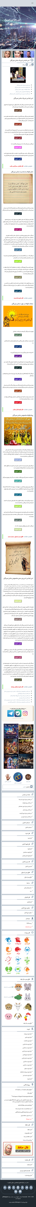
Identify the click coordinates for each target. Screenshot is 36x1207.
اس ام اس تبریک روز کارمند (25, 813)
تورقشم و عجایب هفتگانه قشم (25, 1105)
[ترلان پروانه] (18, 54)
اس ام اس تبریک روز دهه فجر (25, 806)
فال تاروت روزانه (28, 1034)
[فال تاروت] (26, 731)
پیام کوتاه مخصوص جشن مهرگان (23, 91)
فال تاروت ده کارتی (27, 1065)
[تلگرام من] (26, 1188)
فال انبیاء (30, 838)
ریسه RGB (29, 923)
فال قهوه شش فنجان (27, 855)
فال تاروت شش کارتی (27, 1058)
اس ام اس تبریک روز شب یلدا (25, 799)
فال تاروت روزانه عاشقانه (26, 1072)
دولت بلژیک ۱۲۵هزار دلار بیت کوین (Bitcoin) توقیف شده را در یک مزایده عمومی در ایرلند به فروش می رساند (18, 1101)
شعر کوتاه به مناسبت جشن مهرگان (22, 87)
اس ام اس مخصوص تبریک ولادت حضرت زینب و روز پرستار (17, 691)
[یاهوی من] (31, 1188)
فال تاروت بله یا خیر (27, 1075)
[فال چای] (26, 761)
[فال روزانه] (11, 731)
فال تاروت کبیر (28, 1037)
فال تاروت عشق (28, 1068)
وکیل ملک (29, 1093)
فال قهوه (30, 848)
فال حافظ (30, 1129)
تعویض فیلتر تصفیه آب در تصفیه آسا (23, 1089)
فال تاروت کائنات (28, 1041)
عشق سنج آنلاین (28, 912)
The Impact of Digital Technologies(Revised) (22, 1096)
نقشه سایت (11, 1202)
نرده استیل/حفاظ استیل (26, 1115)
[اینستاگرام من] (18, 1188)
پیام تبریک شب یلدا (27, 1140)
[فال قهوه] (26, 746)
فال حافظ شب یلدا (28, 1136)
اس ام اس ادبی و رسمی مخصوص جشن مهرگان (20, 93)
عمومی (24, 787)
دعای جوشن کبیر (28, 888)
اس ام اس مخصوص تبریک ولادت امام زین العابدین (19, 702)
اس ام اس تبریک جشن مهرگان (12, 21)
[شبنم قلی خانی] (7, 54)
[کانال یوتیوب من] (20, 1191)
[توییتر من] (9, 1188)
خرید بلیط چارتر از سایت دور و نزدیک (23, 1108)
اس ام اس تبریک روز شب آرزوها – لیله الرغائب (20, 695)
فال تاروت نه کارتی (27, 1061)
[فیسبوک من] (22, 1188)
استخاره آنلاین (28, 827)
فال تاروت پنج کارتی (27, 1054)
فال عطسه (29, 1164)
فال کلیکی (29, 902)
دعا (31, 891)
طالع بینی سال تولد (27, 1023)
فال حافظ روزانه (28, 1133)
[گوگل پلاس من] (5, 1188)
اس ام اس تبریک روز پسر (24, 698)
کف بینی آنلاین (28, 866)
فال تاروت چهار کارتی (27, 1051)
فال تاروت (29, 1079)
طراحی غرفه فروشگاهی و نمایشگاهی (23, 1112)
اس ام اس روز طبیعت (27, 803)
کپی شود (18, 110)
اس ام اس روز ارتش (27, 810)
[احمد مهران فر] (29, 54)
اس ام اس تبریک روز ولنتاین (24, 693)
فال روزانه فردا (28, 1175)
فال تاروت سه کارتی (27, 1047)
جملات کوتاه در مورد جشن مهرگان (22, 89)
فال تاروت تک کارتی (27, 1044)
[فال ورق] (11, 761)
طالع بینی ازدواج (28, 877)
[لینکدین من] (15, 1191)
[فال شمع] (11, 746)
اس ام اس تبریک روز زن (26, 816)
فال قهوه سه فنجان (27, 852)
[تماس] (13, 1188)
